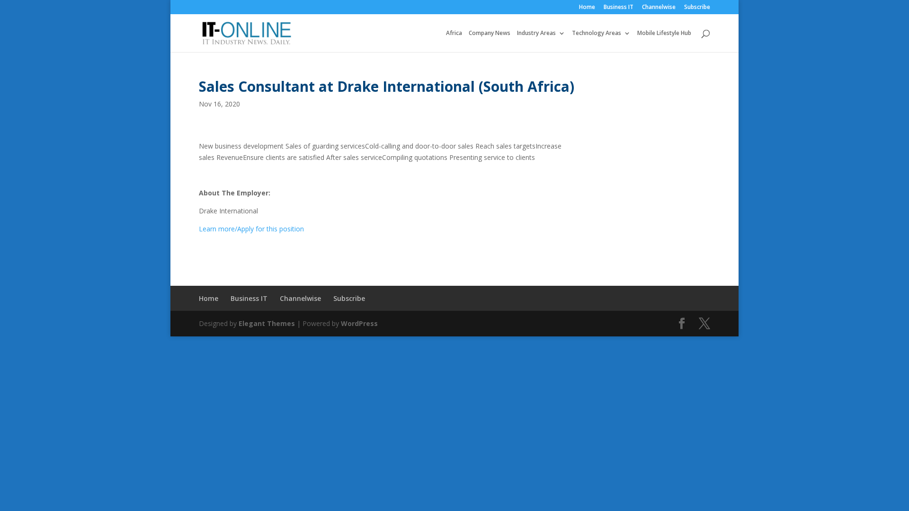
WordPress (359, 323)
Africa (454, 33)
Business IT (618, 7)
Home (587, 7)
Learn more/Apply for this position (251, 228)
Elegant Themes (267, 323)
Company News (489, 33)
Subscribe (697, 7)
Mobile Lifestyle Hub (664, 33)
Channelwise (659, 7)
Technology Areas (596, 33)
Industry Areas (536, 33)
